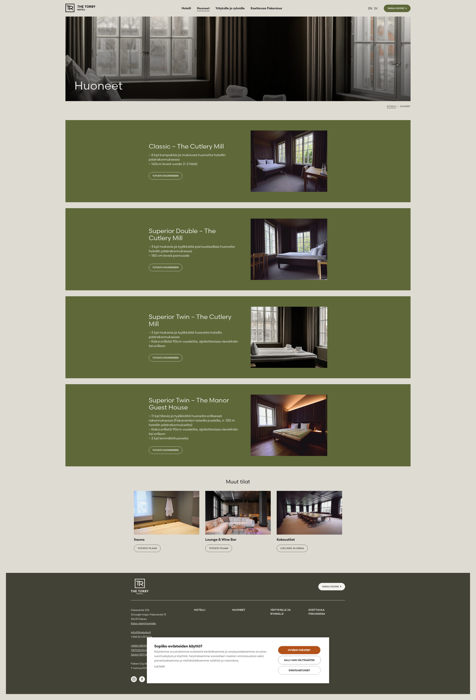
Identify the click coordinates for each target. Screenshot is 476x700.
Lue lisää (159, 666)
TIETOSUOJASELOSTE (145, 650)
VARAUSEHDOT (140, 645)
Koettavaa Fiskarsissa (266, 8)
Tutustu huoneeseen (165, 175)
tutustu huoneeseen (165, 450)
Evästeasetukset (299, 670)
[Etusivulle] (80, 8)
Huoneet (203, 8)
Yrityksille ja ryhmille (230, 8)
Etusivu (391, 106)
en (370, 8)
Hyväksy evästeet (299, 650)
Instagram (134, 679)
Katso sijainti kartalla (143, 623)
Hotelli (186, 8)
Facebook (142, 679)
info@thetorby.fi (141, 632)
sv (376, 8)
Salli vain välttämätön (299, 660)
